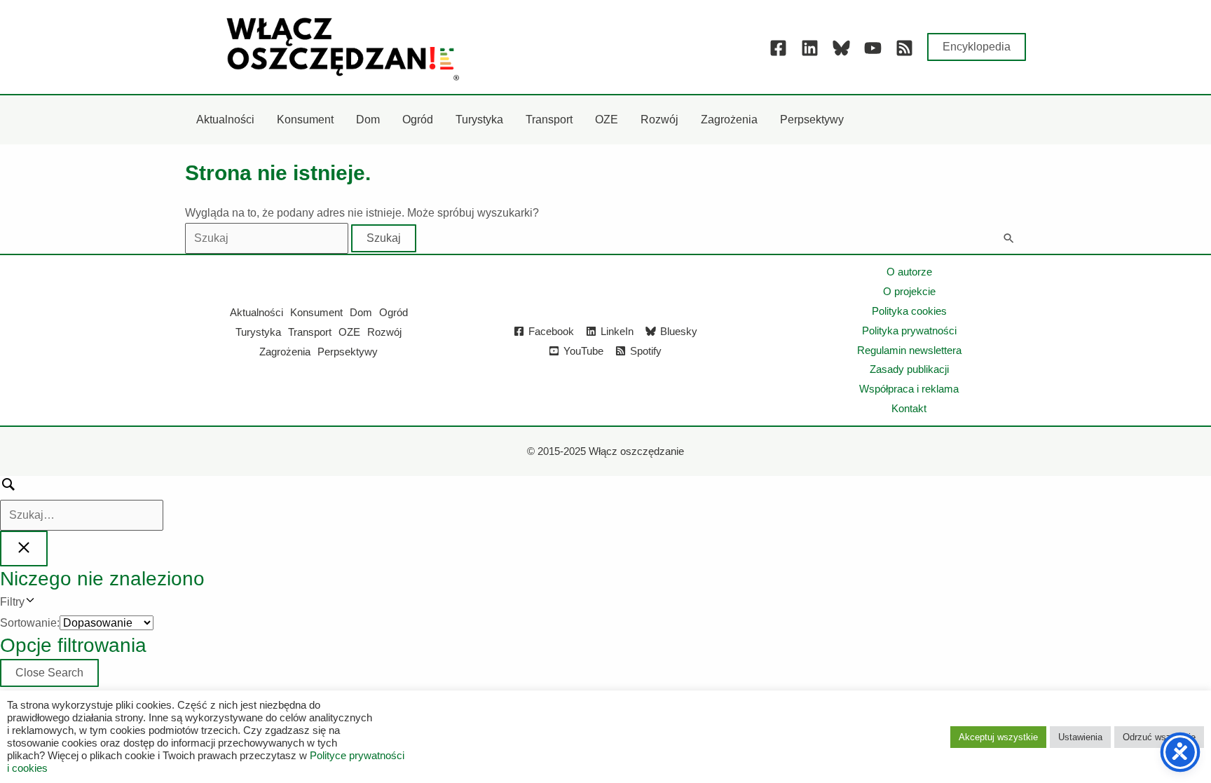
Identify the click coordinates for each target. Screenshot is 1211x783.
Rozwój (384, 332)
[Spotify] (904, 48)
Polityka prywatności (909, 330)
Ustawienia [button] (1080, 737)
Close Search (49, 673)
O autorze (909, 272)
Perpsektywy (347, 352)
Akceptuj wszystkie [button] (998, 737)
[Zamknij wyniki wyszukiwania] (24, 548)
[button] (976, 47)
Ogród (393, 312)
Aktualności (256, 312)
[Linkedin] (810, 48)
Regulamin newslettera (909, 350)
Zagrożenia (284, 352)
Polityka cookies (909, 311)
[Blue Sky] (841, 48)
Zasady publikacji (909, 369)
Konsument (316, 312)
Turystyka (258, 332)
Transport (309, 332)
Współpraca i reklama (909, 389)
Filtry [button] (33, 604)
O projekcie (909, 291)
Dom (361, 312)
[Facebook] (778, 48)
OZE (349, 332)
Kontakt (908, 408)
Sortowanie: (30, 623)
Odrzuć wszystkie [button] (1159, 737)
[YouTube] (873, 48)
